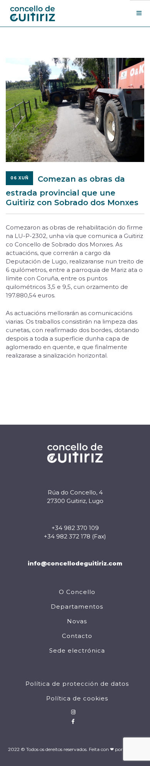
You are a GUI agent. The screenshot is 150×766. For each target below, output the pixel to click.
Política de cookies (77, 698)
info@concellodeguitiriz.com (75, 563)
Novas (77, 621)
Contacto (77, 635)
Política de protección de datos (77, 683)
